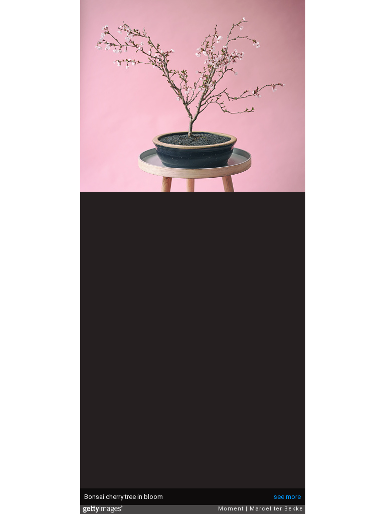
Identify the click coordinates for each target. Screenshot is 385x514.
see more (287, 496)
